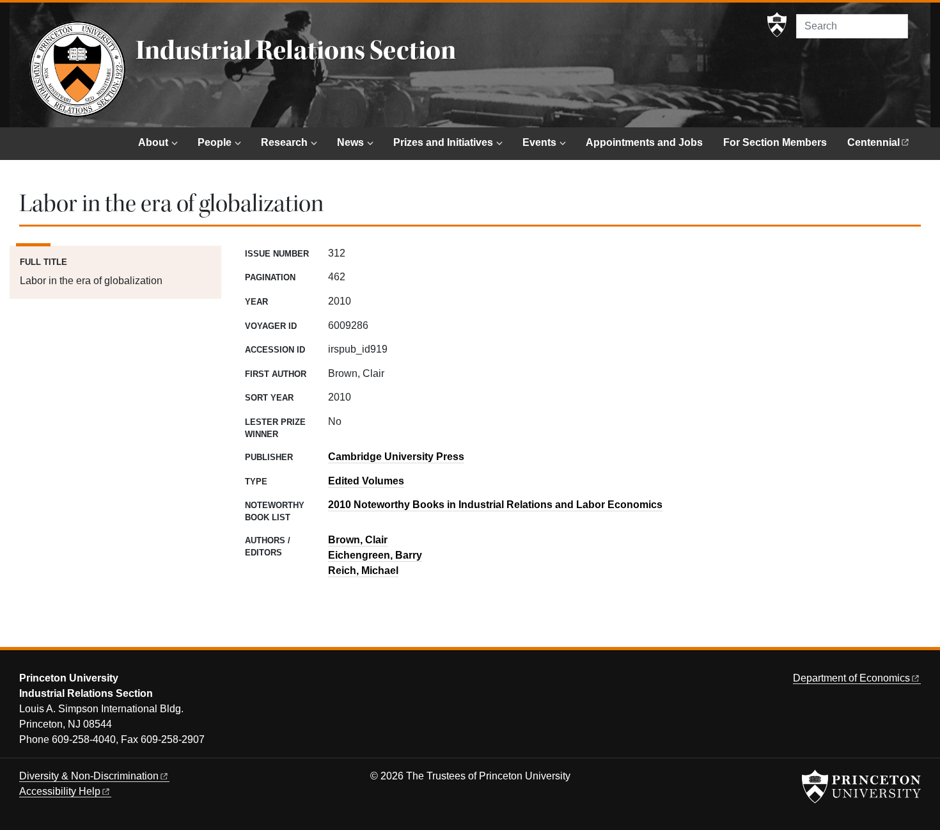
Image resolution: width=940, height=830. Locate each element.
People (214, 142)
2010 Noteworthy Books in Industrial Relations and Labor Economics (495, 504)
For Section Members (775, 142)
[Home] (77, 69)
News (350, 142)
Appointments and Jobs (644, 142)
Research (284, 142)
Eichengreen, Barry (375, 555)
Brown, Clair (358, 539)
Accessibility (59, 791)
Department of (851, 678)
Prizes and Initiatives (443, 142)
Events (539, 142)
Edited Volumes (366, 480)
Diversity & (89, 775)
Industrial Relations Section (296, 50)
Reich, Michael (363, 570)
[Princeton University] (777, 25)
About (153, 142)
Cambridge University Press (396, 456)
